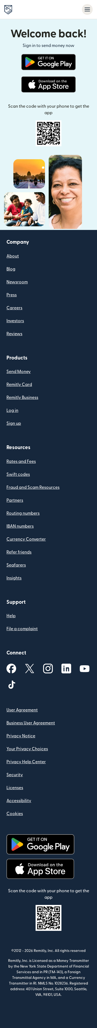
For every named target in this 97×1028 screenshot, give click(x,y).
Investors (15, 321)
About (12, 256)
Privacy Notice (20, 736)
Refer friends (19, 552)
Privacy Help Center (26, 762)
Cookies (14, 814)
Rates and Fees (21, 461)
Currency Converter (26, 539)
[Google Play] (48, 62)
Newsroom (17, 282)
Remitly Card (19, 384)
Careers (14, 308)
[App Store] (48, 84)
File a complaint (22, 629)
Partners (14, 500)
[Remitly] (8, 9)
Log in (12, 410)
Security (14, 775)
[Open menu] (87, 9)
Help (11, 616)
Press (11, 295)
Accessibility (18, 801)
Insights (14, 578)
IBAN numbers (20, 526)
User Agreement (22, 710)
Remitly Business (22, 397)
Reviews (14, 334)
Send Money (18, 371)
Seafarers (16, 565)
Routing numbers (23, 513)
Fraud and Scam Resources (33, 487)
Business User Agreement (30, 723)
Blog (10, 269)
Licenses (14, 788)
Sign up (13, 423)
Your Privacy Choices (27, 749)
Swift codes (18, 474)
